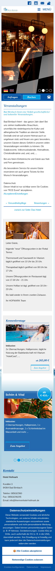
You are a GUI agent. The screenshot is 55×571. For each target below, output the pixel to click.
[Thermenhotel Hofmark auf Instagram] (36, 3)
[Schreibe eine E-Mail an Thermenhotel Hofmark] (43, 3)
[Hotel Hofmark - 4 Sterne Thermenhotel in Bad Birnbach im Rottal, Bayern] (10, 9)
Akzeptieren (9, 193)
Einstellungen (21, 193)
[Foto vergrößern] (27, 53)
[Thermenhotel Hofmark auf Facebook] (30, 3)
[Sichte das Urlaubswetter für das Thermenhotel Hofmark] (49, 3)
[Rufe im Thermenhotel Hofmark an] (49, 97)
